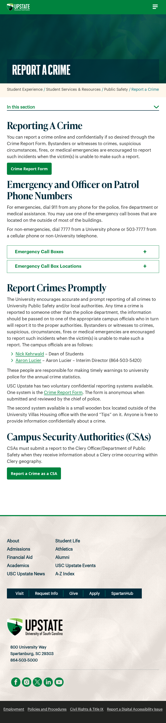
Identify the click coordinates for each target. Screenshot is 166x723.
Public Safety (116, 89)
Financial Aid (20, 557)
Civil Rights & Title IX (87, 709)
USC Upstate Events (75, 566)
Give (73, 593)
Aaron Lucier (28, 360)
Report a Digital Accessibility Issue (135, 709)
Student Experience (25, 89)
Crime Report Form (29, 168)
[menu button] (154, 6)
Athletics (64, 549)
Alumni (62, 557)
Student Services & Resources (73, 89)
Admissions (18, 549)
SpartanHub (122, 593)
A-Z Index (65, 574)
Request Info (46, 593)
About (13, 541)
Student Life (67, 541)
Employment (13, 709)
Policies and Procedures (47, 709)
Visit (20, 593)
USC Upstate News (26, 574)
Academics (18, 566)
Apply (94, 593)
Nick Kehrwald (30, 354)
